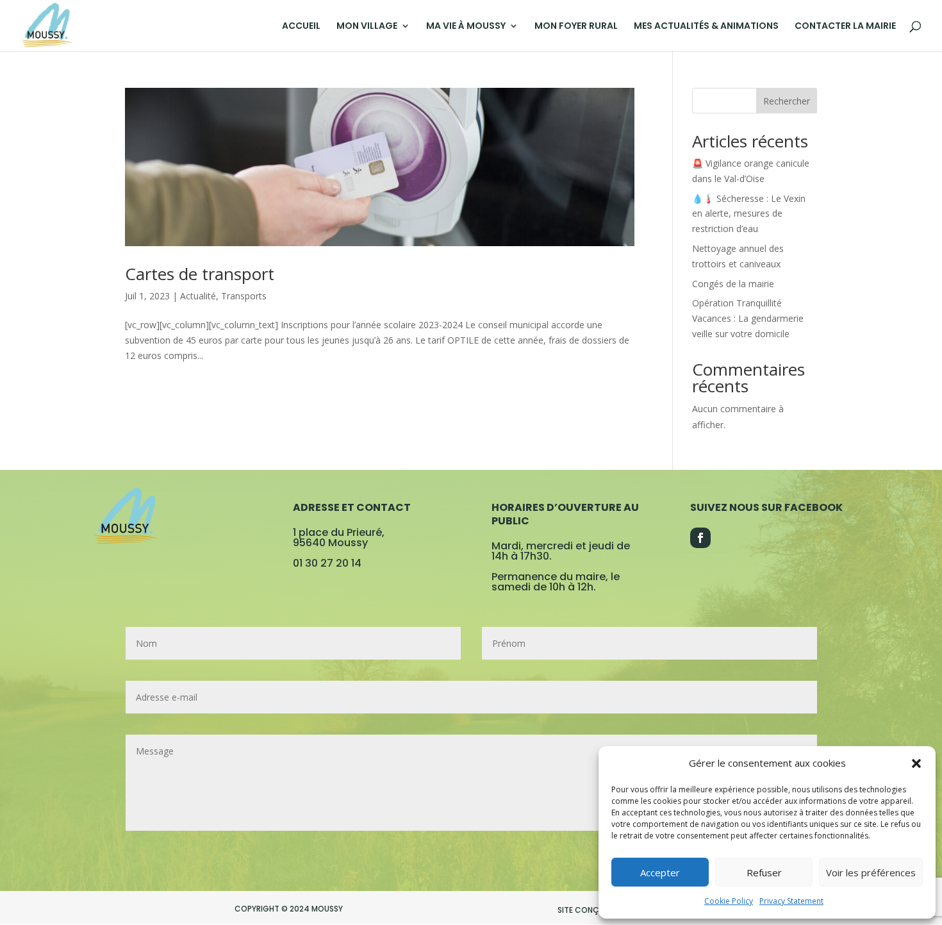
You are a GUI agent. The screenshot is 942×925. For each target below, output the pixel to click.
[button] (916, 763)
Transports (244, 296)
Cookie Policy (728, 901)
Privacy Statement (791, 901)
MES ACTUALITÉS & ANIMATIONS (706, 26)
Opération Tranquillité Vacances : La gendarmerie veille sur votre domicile (748, 318)
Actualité (198, 296)
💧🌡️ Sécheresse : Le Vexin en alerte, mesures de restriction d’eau (749, 213)
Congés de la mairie (733, 284)
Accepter (660, 872)
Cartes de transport (199, 273)
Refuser (764, 872)
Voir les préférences (871, 872)
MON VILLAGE (366, 26)
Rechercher (786, 101)
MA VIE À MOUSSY (466, 26)
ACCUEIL (301, 26)
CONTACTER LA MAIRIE (845, 26)
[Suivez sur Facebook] (700, 538)
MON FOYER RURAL (576, 26)
